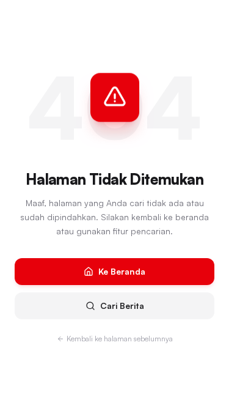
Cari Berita (122, 305)
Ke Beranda (121, 271)
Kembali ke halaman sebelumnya (120, 338)
